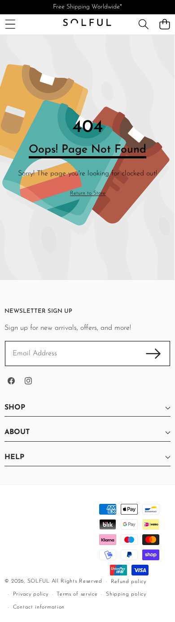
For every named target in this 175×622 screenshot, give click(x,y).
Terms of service (77, 594)
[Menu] (10, 24)
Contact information (39, 607)
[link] (87, 193)
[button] (164, 24)
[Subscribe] (153, 353)
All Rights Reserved (77, 581)
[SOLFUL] (87, 24)
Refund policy (128, 581)
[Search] (143, 24)
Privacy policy (30, 594)
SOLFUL (38, 581)
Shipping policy (126, 594)
